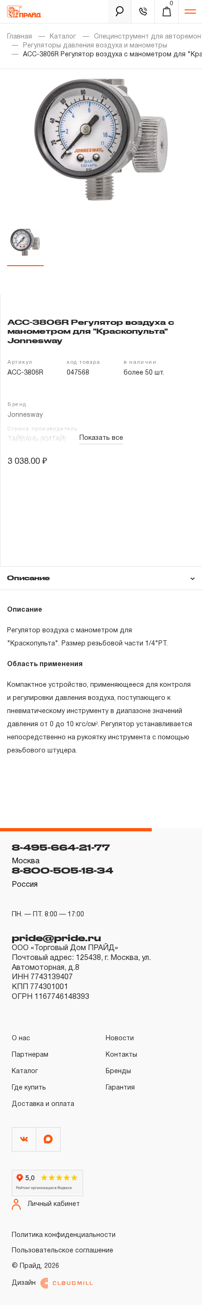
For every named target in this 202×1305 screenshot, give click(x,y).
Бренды (118, 1071)
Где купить (29, 1088)
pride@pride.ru (56, 938)
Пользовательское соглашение (62, 1251)
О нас (21, 1039)
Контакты (121, 1055)
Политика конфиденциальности (64, 1235)
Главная (19, 37)
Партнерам (30, 1055)
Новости (120, 1039)
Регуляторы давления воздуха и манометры (95, 46)
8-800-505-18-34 (62, 870)
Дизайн (24, 1283)
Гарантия (120, 1088)
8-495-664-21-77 (61, 847)
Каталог (63, 37)
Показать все (101, 438)
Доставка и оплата (43, 1104)
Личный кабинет (54, 1204)
